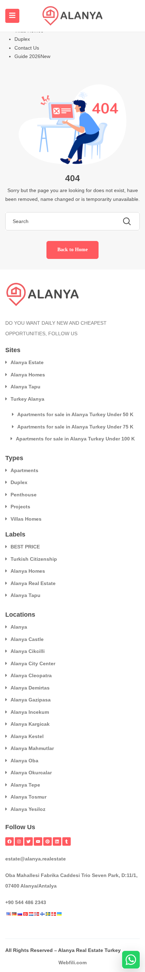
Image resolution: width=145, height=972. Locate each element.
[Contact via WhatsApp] (131, 959)
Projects (20, 506)
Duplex (22, 39)
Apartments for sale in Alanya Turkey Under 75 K (75, 427)
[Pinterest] (47, 841)
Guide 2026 (32, 56)
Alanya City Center (33, 663)
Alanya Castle (27, 639)
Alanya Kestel (27, 736)
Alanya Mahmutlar (32, 748)
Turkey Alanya (27, 399)
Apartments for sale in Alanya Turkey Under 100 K (75, 438)
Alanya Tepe (25, 785)
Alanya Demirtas (30, 688)
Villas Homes (26, 519)
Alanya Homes (28, 374)
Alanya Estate (27, 362)
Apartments (24, 470)
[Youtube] (38, 841)
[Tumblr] (66, 841)
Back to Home (72, 249)
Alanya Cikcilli (28, 651)
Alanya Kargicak (30, 724)
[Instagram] (19, 841)
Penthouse (24, 494)
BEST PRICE (25, 546)
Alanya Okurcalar (31, 772)
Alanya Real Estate (33, 583)
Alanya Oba (24, 760)
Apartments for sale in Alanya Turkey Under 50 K (75, 414)
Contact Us (26, 48)
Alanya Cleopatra (31, 675)
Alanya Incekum (30, 712)
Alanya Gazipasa (31, 700)
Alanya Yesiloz (28, 809)
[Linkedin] (57, 841)
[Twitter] (28, 841)
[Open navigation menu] (12, 16)
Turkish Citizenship (34, 559)
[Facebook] (9, 841)
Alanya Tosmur (28, 797)
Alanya (19, 627)
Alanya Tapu (25, 386)
